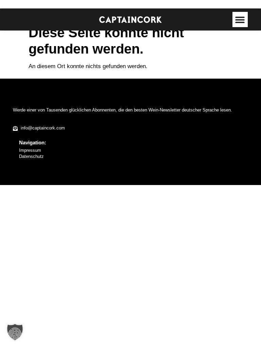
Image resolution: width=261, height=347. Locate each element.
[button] (240, 19)
